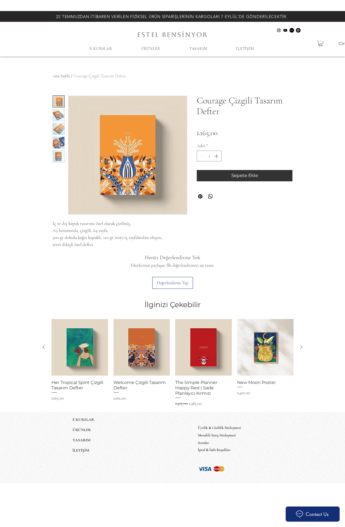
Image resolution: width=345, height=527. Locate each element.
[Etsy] (291, 30)
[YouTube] (285, 30)
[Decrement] (201, 156)
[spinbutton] (209, 156)
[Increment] (217, 156)
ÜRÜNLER (82, 429)
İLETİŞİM (81, 450)
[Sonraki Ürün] (301, 347)
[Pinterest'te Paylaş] (200, 196)
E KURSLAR (83, 419)
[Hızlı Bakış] (79, 347)
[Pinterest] (298, 30)
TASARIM (82, 440)
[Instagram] (279, 30)
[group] (172, 363)
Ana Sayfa (61, 76)
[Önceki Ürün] (43, 347)
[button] (320, 43)
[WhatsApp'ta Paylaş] (210, 196)
